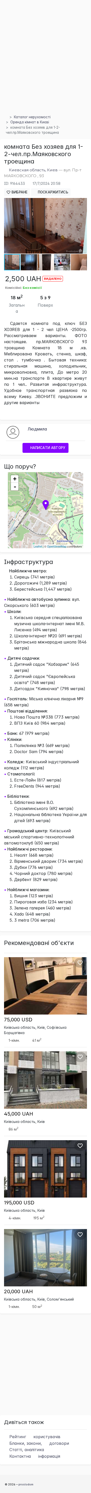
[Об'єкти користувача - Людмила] (13, 432)
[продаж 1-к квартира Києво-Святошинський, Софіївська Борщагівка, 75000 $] (45, 985)
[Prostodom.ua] (5, 117)
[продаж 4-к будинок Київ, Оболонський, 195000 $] (45, 1168)
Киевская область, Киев (33, 170)
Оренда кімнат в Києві (29, 122)
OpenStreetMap (56, 546)
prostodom (25, 1484)
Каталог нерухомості (32, 117)
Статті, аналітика (26, 1449)
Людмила (37, 429)
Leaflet (38, 546)
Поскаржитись (52, 192)
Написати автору (47, 448)
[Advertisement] (45, 63)
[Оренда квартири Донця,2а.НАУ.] (45, 1257)
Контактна (34, 1456)
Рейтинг (34, 1436)
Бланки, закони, (38, 1443)
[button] (82, 202)
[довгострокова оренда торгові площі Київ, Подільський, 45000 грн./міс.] (45, 1079)
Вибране (19, 192)
